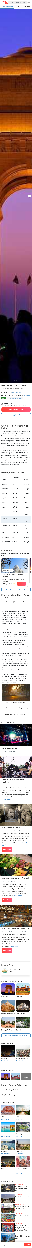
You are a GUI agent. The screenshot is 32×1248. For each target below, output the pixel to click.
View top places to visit (16, 415)
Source (23, 702)
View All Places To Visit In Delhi (16, 1036)
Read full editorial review (15, 398)
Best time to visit (6, 1061)
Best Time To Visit (7, 7)
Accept (27, 1244)
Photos (18, 7)
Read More (7, 849)
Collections (27, 7)
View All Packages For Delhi (16, 590)
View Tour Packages (16, 409)
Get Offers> (21, 584)
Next (30, 196)
